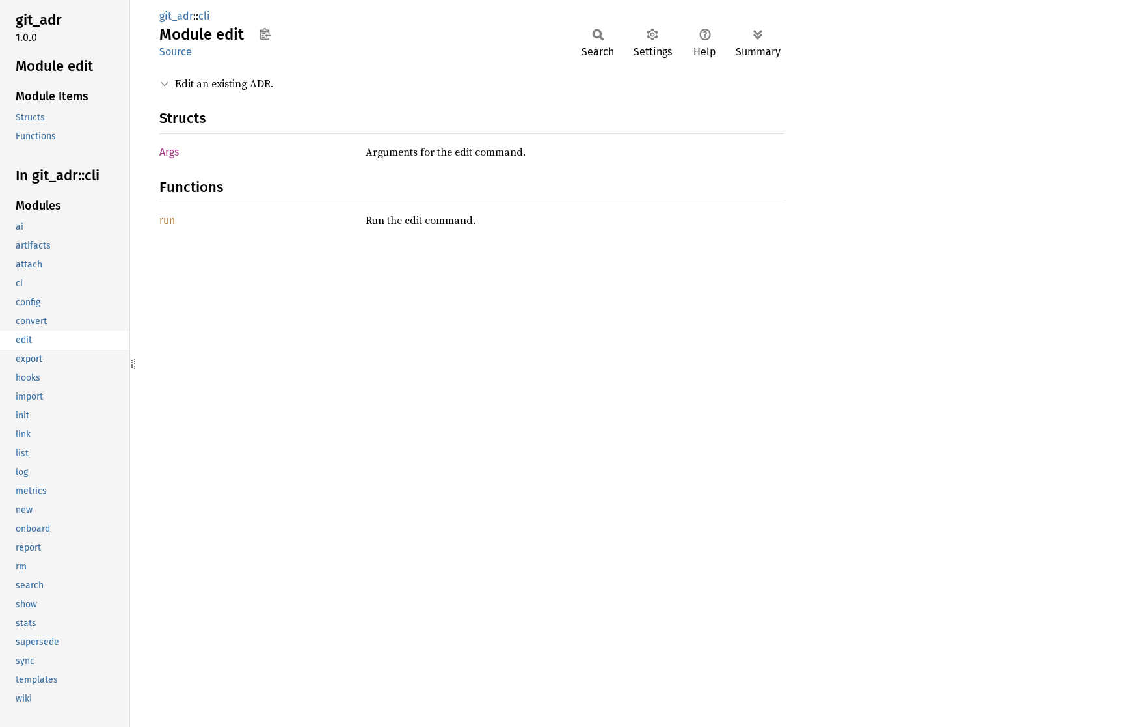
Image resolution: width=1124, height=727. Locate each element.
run (167, 220)
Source (175, 52)
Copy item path (265, 34)
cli (204, 16)
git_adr (176, 16)
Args (169, 152)
